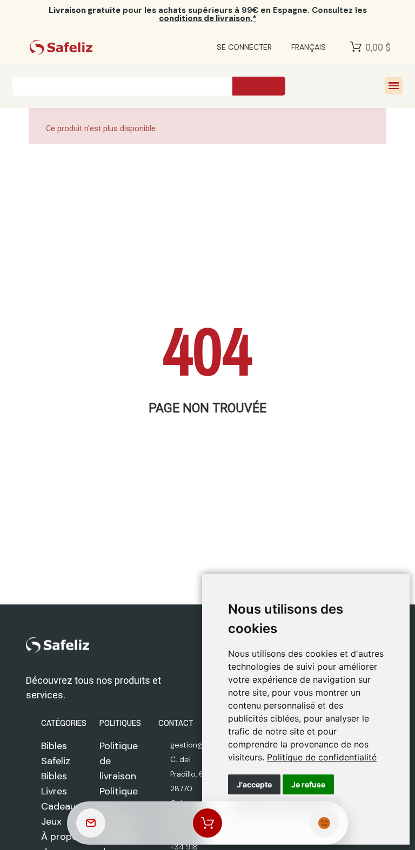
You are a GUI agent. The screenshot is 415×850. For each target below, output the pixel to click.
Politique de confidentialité (322, 757)
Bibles (54, 776)
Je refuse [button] (308, 784)
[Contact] (90, 823)
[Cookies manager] (324, 823)
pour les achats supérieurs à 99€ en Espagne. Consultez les (208, 14)
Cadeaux (61, 806)
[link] (322, 757)
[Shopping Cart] (355, 46)
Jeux (51, 821)
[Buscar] (258, 86)
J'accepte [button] (254, 784)
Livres (54, 791)
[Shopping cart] (207, 823)
